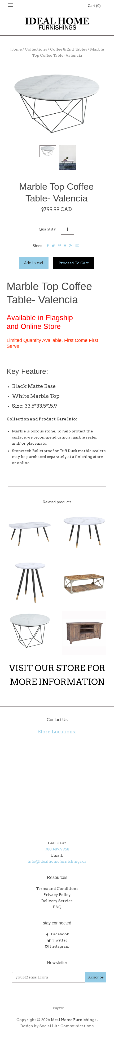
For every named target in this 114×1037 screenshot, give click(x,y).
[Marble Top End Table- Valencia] (30, 631)
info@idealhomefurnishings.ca (57, 861)
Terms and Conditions (57, 888)
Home (16, 49)
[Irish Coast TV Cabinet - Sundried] (84, 633)
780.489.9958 (57, 849)
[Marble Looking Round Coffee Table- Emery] (84, 531)
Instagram (59, 946)
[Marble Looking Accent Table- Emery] (30, 582)
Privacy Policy (57, 895)
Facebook (60, 934)
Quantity (47, 229)
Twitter (59, 940)
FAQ (57, 907)
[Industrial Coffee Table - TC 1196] (84, 582)
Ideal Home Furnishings (73, 1020)
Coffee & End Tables (68, 49)
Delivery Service (57, 901)
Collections (36, 49)
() (94, 5)
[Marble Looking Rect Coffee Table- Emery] (30, 531)
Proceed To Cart (74, 263)
